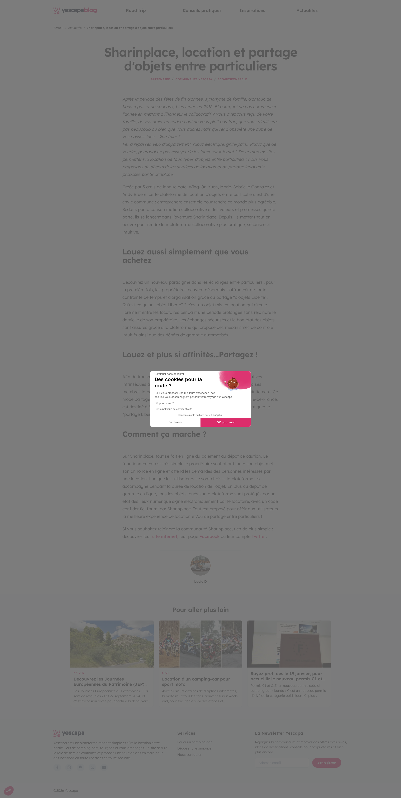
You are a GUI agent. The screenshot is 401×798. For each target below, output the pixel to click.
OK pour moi (226, 422)
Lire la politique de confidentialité (173, 409)
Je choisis (175, 422)
